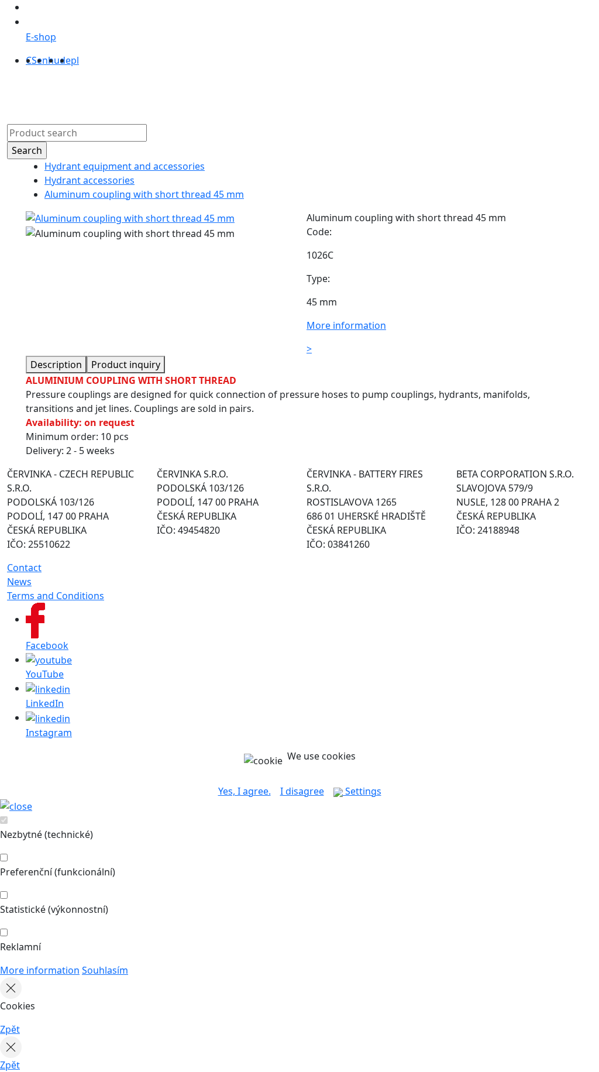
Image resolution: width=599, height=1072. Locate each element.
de (65, 60)
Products (139, 93)
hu (54, 60)
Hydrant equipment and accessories (124, 166)
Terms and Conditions (55, 595)
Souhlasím (105, 970)
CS (31, 60)
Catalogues (242, 93)
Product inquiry (125, 364)
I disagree (302, 791)
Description (56, 364)
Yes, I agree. (244, 791)
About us (188, 93)
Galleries (296, 93)
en (42, 60)
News (19, 581)
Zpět (10, 1029)
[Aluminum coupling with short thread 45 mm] (130, 217)
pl (75, 60)
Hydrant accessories (89, 180)
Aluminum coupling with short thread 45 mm (144, 194)
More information (40, 970)
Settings (362, 791)
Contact (342, 93)
